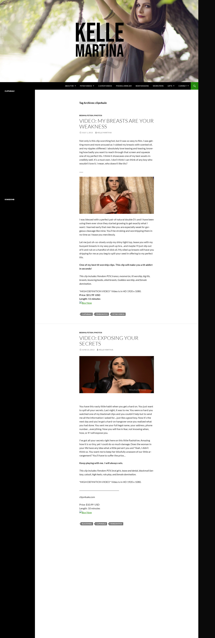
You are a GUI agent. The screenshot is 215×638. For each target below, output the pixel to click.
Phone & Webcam (124, 86)
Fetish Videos (86, 86)
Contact (182, 86)
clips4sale (87, 314)
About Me (69, 86)
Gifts (170, 86)
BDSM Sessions (142, 86)
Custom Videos (105, 86)
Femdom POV (102, 314)
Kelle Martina (104, 132)
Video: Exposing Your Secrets (108, 341)
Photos (98, 115)
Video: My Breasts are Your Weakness (116, 124)
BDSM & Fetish (86, 115)
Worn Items (158, 86)
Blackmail (87, 524)
